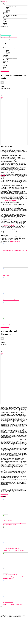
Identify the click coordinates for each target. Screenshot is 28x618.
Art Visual (8, 11)
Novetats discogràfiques (11, 6)
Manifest (5, 21)
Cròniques (5, 14)
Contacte (5, 24)
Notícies (5, 4)
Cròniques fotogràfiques (11, 15)
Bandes (7, 7)
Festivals (8, 10)
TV (3, 20)
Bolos (7, 8)
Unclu (2, 97)
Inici (4, 3)
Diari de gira (6, 17)
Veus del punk (6, 16)
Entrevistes (5, 12)
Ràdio (4, 19)
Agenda (5, 23)
